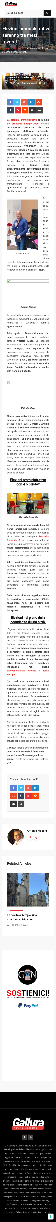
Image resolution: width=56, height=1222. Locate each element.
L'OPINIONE (18, 48)
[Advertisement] (28, 1052)
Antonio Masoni (37, 830)
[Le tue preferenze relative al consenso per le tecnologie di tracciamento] (51, 1216)
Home (7, 48)
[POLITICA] (28, 892)
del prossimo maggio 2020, (23, 123)
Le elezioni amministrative (22, 119)
